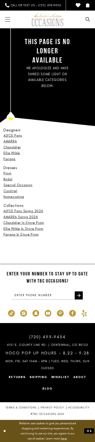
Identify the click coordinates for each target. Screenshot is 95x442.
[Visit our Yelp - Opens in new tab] (84, 312)
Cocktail (10, 191)
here (64, 438)
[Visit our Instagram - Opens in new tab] (23, 312)
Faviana (9, 159)
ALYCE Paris (12, 135)
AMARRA (10, 141)
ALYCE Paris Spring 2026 (23, 211)
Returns (17, 377)
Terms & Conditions (21, 407)
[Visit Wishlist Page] (78, 5)
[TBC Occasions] (47, 19)
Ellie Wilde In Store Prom (23, 229)
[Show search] (87, 19)
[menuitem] (33, 5)
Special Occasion (17, 185)
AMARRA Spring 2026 (20, 217)
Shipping (38, 377)
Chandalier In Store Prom (23, 223)
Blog (47, 388)
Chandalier (12, 147)
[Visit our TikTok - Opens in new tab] (11, 312)
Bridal (7, 179)
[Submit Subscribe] (79, 296)
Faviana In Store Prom (21, 234)
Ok (89, 431)
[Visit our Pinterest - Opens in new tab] (60, 312)
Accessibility (78, 407)
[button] (87, 5)
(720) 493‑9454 (47, 336)
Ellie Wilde (11, 153)
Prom (7, 173)
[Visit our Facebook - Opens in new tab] (72, 312)
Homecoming (13, 197)
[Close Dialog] (5, 430)
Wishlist (60, 377)
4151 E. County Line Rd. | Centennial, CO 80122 (47, 345)
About (79, 377)
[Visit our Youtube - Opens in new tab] (48, 312)
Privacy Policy (52, 407)
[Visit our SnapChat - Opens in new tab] (35, 312)
